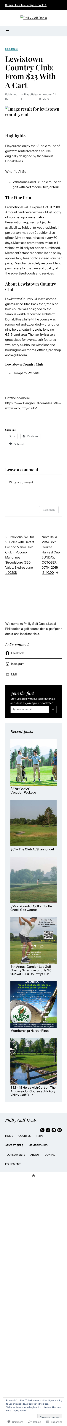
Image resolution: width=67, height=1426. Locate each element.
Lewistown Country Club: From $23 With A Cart (30, 71)
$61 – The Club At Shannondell (32, 849)
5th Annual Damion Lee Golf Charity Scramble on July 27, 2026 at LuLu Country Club (30, 970)
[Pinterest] (42, 1130)
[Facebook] (54, 1130)
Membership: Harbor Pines (29, 1031)
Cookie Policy (19, 1410)
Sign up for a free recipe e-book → (26, 5)
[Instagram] (48, 1130)
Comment (49, 509)
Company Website (26, 373)
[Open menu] (7, 31)
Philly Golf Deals (21, 1120)
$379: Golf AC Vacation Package (23, 790)
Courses (11, 49)
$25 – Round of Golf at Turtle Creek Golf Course (31, 908)
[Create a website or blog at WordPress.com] (33, 1175)
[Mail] (59, 1130)
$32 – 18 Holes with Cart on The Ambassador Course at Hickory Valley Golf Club (33, 1091)
